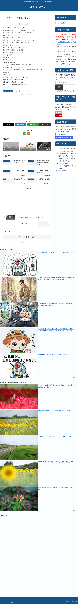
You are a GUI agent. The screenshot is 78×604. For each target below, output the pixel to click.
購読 (59, 87)
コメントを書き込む (27, 237)
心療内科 (17, 91)
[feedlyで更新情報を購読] (24, 133)
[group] (11, 146)
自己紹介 (58, 171)
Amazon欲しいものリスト (64, 137)
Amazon (58, 112)
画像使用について (63, 42)
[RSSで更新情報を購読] (28, 133)
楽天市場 (59, 115)
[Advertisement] (27, 106)
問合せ (64, 171)
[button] (45, 124)
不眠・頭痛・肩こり (8, 91)
